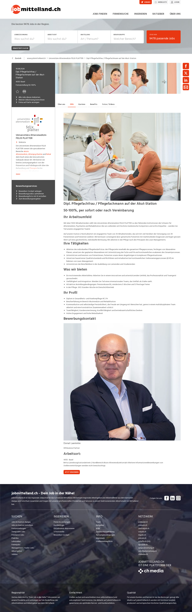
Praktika (15, 538)
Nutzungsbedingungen (105, 535)
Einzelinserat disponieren (64, 528)
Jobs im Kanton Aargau (21, 522)
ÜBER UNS (175, 14)
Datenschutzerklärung (105, 531)
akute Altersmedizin (22, 153)
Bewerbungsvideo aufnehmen (31, 193)
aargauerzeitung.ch (146, 547)
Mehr (18, 174)
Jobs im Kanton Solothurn (22, 525)
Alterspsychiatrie (35, 154)
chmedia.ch (143, 554)
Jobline (15, 554)
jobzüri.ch (142, 538)
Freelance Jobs (18, 535)
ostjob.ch (142, 531)
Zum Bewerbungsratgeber (30, 199)
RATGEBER (158, 14)
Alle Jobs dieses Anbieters (29, 97)
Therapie (33, 168)
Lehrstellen (16, 541)
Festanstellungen (19, 528)
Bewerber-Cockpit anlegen (30, 191)
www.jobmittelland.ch (36, 58)
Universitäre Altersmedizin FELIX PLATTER (66, 58)
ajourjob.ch (143, 544)
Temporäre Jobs (18, 531)
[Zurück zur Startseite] (150, 572)
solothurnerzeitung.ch (147, 551)
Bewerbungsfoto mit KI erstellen (32, 196)
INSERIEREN (140, 14)
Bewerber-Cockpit (61, 535)
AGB (98, 528)
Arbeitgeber (17, 551)
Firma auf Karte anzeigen (29, 102)
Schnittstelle (59, 531)
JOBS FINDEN (100, 14)
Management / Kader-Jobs (23, 547)
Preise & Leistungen (62, 522)
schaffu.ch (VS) (144, 541)
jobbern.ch (142, 525)
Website (22, 142)
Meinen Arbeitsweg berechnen (32, 100)
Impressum (100, 538)
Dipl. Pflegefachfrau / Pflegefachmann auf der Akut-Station (111, 58)
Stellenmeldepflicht (104, 541)
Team (98, 522)
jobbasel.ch (143, 522)
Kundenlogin (59, 525)
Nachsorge (23, 171)
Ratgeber (100, 525)
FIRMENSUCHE (121, 14)
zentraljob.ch (143, 528)
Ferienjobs (16, 544)
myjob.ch (142, 535)
